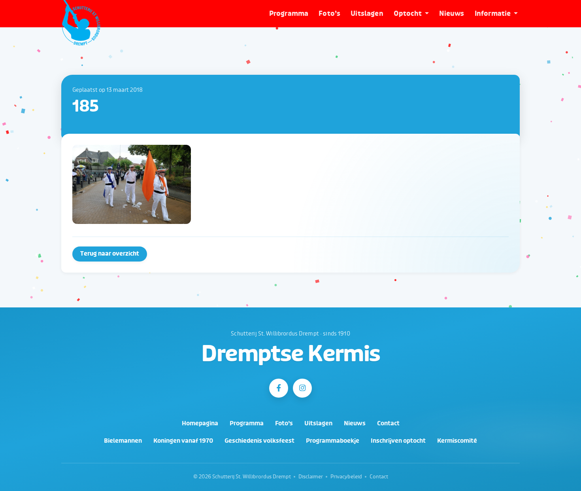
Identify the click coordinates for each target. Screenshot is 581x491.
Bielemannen (123, 441)
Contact (388, 423)
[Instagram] (302, 388)
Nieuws (451, 13)
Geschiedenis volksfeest (259, 441)
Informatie (493, 13)
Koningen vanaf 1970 (183, 441)
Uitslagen (367, 13)
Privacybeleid (346, 477)
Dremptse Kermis (290, 354)
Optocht (408, 13)
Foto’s (329, 13)
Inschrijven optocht (398, 441)
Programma (289, 13)
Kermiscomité (457, 441)
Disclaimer (310, 477)
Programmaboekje (332, 441)
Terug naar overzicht (109, 254)
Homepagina (200, 423)
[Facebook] (278, 388)
